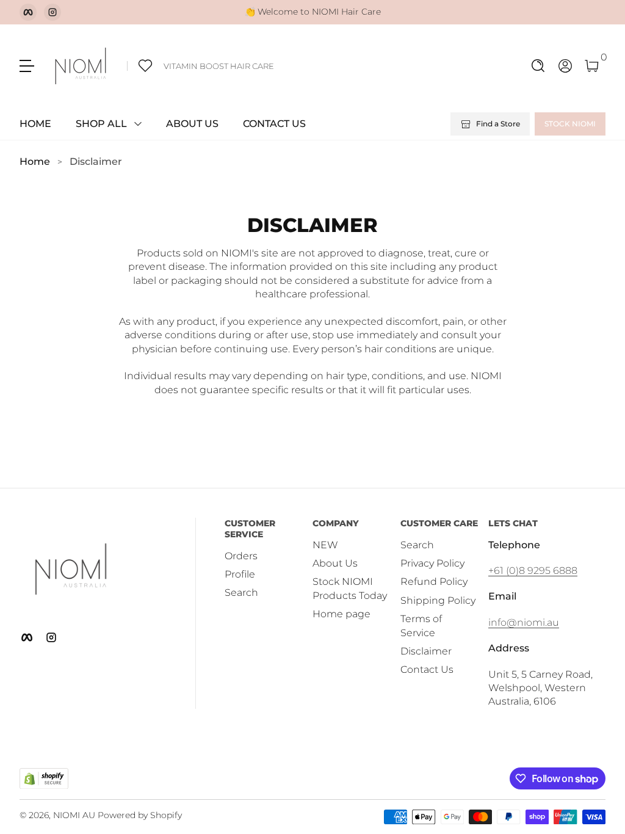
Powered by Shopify (140, 815)
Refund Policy (434, 581)
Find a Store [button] (498, 123)
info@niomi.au (523, 622)
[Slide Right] (390, 12)
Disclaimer (96, 161)
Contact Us (426, 669)
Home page (341, 614)
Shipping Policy (437, 600)
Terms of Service (421, 625)
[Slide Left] (235, 12)
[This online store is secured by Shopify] (44, 778)
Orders (241, 556)
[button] (538, 66)
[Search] (538, 66)
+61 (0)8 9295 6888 (532, 570)
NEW (325, 545)
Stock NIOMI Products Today (349, 588)
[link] (200, 65)
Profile (240, 574)
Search (241, 592)
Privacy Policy (432, 563)
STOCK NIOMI (570, 123)
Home (35, 161)
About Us (335, 563)
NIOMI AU (74, 815)
